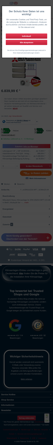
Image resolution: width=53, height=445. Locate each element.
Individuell (26, 36)
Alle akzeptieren (26, 42)
